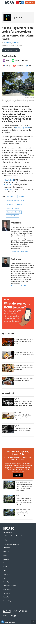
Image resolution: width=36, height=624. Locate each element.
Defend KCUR (18, 475)
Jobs (4, 578)
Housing (19, 204)
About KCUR (6, 547)
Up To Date (18, 17)
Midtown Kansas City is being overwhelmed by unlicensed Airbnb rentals (23, 514)
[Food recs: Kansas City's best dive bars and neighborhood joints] (8, 342)
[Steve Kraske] (6, 225)
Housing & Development (23, 482)
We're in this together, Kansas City (18, 453)
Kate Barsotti (8, 189)
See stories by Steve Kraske (20, 251)
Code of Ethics (7, 589)
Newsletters (6, 563)
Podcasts (6, 559)
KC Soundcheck (8, 393)
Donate (30, 2)
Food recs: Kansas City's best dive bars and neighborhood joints (23, 341)
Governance (6, 593)
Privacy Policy (7, 601)
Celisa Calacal (8, 180)
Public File (6, 597)
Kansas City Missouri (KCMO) (16, 200)
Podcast (21, 196)
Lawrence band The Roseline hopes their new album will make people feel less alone (23, 403)
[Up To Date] (7, 17)
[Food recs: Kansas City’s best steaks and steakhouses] (8, 381)
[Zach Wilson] (6, 262)
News (17, 495)
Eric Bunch (7, 185)
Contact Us (6, 574)
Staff (4, 570)
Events (5, 566)
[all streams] (33, 622)
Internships (6, 582)
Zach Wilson (15, 43)
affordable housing (13, 208)
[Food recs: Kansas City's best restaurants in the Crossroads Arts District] (8, 368)
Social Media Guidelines (9, 585)
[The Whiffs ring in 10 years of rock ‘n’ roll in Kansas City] (8, 429)
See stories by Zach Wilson (20, 286)
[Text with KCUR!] (18, 313)
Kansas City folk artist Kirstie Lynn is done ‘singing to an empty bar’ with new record (23, 417)
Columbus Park (12, 216)
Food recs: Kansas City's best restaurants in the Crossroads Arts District (23, 367)
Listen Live (6, 551)
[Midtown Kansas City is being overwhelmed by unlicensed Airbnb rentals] (9, 512)
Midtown (10, 204)
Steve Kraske (7, 43)
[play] (3, 622)
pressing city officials (22, 128)
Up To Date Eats (8, 333)
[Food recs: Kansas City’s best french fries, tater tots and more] (8, 355)
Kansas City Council (13, 212)
